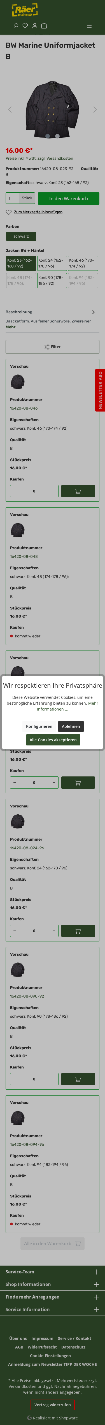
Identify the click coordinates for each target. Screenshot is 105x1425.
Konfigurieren (39, 726)
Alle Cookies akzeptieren (53, 739)
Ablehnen (71, 726)
